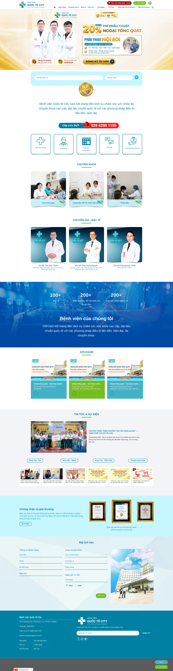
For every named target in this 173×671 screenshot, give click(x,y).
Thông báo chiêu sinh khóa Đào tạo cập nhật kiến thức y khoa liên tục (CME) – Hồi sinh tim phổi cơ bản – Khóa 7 (120, 481)
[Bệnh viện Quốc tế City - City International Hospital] (31, 5)
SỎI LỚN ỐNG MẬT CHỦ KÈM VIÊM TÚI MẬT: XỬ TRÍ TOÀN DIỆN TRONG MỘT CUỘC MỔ (52, 481)
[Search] (153, 7)
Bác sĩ (83, 7)
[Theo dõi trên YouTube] (85, 639)
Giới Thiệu (62, 7)
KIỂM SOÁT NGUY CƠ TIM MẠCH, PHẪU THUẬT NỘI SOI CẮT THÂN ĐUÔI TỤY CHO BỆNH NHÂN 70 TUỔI (30, 481)
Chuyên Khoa (73, 7)
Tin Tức (111, 7)
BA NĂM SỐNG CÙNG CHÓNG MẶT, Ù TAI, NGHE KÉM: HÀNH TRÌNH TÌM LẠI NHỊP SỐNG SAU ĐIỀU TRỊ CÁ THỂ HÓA (74, 481)
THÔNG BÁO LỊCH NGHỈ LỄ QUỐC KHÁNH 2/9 (141, 481)
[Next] (167, 40)
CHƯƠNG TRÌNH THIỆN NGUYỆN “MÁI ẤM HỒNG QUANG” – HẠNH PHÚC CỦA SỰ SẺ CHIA (113, 432)
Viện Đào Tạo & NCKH (126, 7)
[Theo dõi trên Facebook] (78, 639)
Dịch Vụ (91, 7)
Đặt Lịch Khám (143, 7)
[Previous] (6, 40)
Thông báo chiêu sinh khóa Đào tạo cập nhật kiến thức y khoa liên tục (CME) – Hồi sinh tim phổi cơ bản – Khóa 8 (97, 481)
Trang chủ (55, 7)
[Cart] (149, 3)
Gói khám (101, 7)
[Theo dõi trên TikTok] (82, 639)
